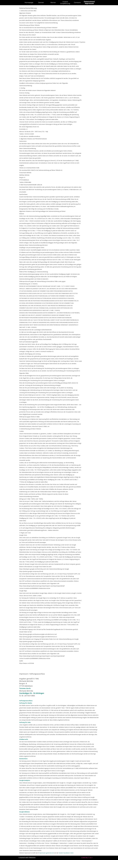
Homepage (29, 2)
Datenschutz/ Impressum (89, 2)
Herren (53, 2)
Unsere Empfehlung (65, 2)
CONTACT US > (87, 857)
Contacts (77, 2)
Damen (41, 2)
